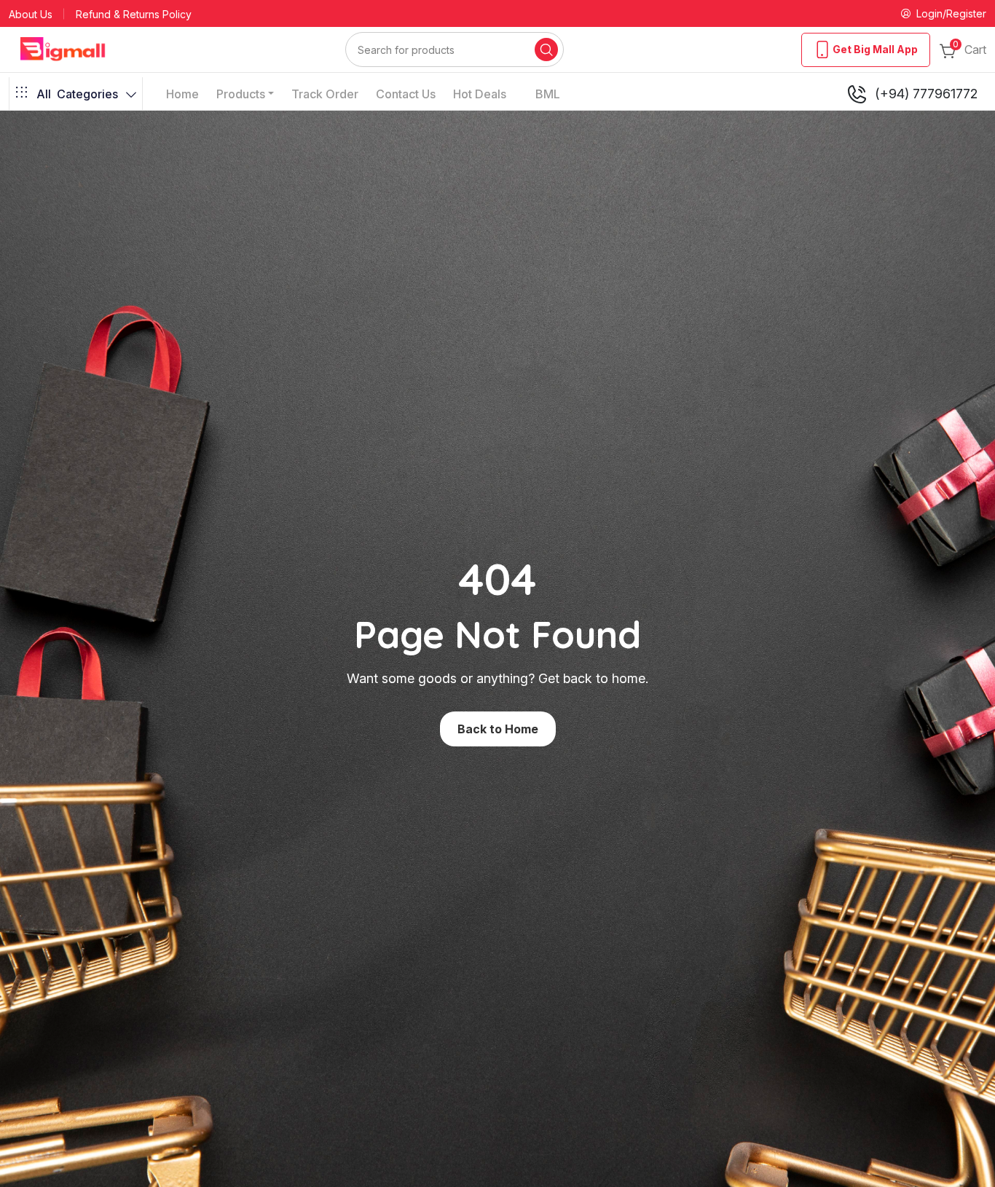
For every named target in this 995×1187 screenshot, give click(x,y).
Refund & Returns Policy (134, 14)
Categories (77, 94)
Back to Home (497, 729)
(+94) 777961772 (926, 93)
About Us (30, 14)
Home (182, 94)
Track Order (324, 94)
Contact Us (406, 94)
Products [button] (240, 94)
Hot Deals (479, 94)
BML (547, 94)
